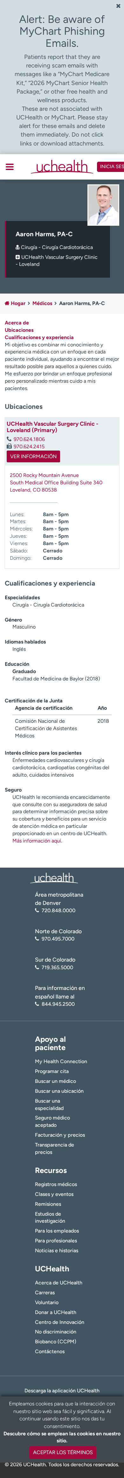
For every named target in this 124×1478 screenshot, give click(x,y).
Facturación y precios (60, 1135)
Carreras (45, 1293)
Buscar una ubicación (59, 1091)
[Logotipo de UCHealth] (54, 877)
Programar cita (52, 1071)
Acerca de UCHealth (58, 1283)
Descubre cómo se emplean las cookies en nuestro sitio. (62, 1437)
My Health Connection (61, 1061)
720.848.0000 (58, 910)
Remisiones (48, 1204)
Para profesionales (56, 1241)
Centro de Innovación (59, 1322)
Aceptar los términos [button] (63, 1452)
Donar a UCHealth (55, 1312)
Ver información (33, 456)
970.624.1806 (29, 439)
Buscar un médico (55, 1081)
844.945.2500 (58, 1004)
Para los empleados (57, 1231)
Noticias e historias (56, 1250)
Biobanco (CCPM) (55, 1342)
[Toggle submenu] (10, 166)
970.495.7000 (58, 939)
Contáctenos (50, 1351)
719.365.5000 (57, 967)
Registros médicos (56, 1184)
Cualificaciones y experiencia (39, 337)
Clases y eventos (54, 1194)
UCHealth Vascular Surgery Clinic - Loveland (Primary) (52, 427)
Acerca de (17, 323)
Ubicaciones (19, 330)
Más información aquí (36, 841)
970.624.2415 (29, 447)
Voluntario (47, 1302)
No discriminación (55, 1332)
